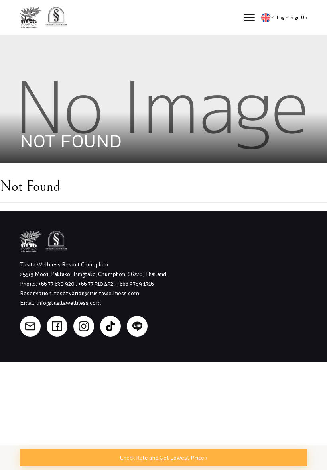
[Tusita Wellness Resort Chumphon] (31, 17)
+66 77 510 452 (96, 283)
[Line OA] (137, 326)
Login (282, 17)
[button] (249, 17)
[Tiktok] (110, 326)
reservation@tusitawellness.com (96, 293)
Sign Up (298, 17)
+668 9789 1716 (135, 283)
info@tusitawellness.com (69, 303)
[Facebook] (57, 326)
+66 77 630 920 (57, 283)
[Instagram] (83, 326)
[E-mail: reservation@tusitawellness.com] (30, 326)
